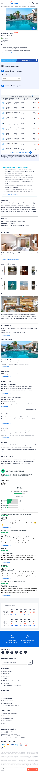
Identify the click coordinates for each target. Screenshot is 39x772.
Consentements (7, 703)
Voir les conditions (30, 409)
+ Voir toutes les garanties (10, 194)
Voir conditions (10, 157)
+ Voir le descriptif (6, 53)
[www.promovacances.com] (12, 2)
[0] (33, 3)
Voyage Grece (18, 6)
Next (36, 270)
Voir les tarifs (32, 769)
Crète (23, 6)
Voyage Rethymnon (30, 6)
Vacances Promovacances (7, 6)
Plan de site (6, 683)
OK (30, 662)
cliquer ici (9, 511)
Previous (2, 270)
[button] (19, 242)
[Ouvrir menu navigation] (1, 3)
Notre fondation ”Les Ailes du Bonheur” (14, 680)
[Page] (2, 652)
